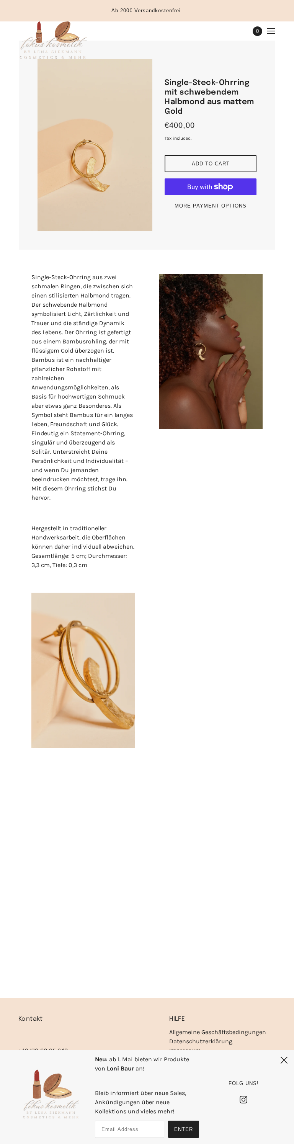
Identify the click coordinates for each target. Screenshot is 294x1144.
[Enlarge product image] (95, 145)
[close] (284, 1060)
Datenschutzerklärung (200, 1041)
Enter (183, 1129)
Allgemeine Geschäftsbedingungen (217, 1032)
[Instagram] (243, 1099)
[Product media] (83, 670)
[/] (52, 40)
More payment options (211, 206)
